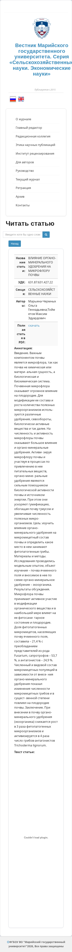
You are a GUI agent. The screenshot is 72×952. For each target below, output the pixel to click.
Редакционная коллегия (33, 136)
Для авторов (25, 162)
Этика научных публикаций (35, 145)
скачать (34, 325)
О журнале (23, 119)
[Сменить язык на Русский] (13, 99)
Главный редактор (29, 128)
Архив (20, 197)
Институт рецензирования (35, 153)
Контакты (23, 205)
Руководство (25, 171)
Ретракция (23, 188)
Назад (14, 243)
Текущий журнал (28, 179)
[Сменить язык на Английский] (21, 99)
